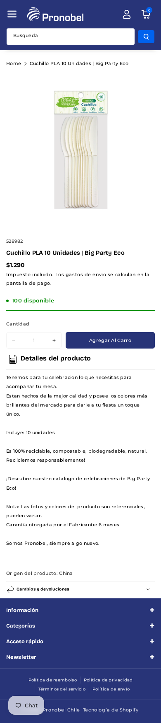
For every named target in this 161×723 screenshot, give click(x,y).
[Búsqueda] (146, 36)
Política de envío (111, 689)
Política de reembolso (52, 680)
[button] (12, 14)
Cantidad (17, 324)
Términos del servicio (61, 689)
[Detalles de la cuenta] (127, 14)
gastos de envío (86, 274)
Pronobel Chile (61, 710)
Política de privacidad (108, 680)
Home (13, 63)
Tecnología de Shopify (111, 710)
